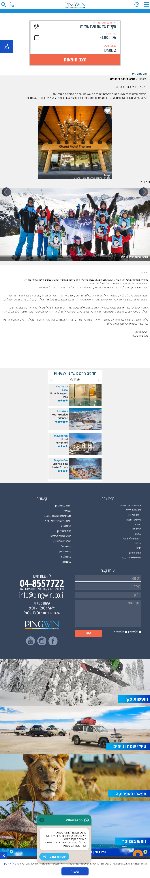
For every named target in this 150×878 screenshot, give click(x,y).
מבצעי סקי (67, 510)
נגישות (6, 46)
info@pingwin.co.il (42, 594)
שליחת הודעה (57, 857)
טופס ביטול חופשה (133, 519)
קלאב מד (137, 533)
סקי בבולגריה (66, 556)
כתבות (138, 548)
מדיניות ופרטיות (135, 552)
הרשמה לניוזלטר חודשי (132, 538)
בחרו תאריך (111, 33)
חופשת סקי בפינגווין (63, 505)
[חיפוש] (3, 4)
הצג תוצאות (75, 59)
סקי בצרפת (67, 561)
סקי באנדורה (66, 526)
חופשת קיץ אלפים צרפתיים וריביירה (57, 520)
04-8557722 (42, 583)
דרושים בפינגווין (134, 514)
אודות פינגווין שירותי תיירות (130, 505)
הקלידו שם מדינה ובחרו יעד (104, 22)
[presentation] (143, 192)
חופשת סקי (136, 529)
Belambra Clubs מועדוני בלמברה (57, 515)
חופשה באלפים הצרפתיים (60, 536)
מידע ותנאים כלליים (133, 510)
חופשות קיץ (139, 73)
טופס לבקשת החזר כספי (131, 557)
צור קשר (138, 543)
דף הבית (138, 524)
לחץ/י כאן (9, 863)
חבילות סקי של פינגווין (62, 541)
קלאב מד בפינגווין (64, 531)
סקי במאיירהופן (65, 551)
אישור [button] (75, 871)
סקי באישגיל (66, 546)
